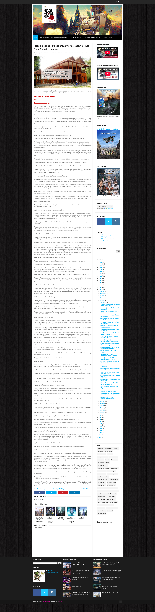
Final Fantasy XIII (73, 52)
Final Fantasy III (101, 471)
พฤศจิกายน (103, 293)
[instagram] (118, 2)
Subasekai (100, 505)
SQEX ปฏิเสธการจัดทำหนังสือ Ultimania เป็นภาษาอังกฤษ (107, 358)
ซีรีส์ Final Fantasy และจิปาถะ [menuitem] (93, 37)
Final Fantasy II (114, 468)
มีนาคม (102, 408)
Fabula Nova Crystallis (62, 52)
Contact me (40, 2)
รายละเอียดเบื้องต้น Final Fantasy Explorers (109, 387)
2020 (100, 276)
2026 (100, 263)
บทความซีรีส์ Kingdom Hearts (105, 237)
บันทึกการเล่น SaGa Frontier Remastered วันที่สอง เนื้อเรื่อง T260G (110, 586)
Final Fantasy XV (102, 493)
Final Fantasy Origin (112, 474)
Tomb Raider (110, 508)
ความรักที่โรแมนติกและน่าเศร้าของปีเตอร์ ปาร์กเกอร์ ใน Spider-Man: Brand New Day (81, 572)
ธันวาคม (102, 291)
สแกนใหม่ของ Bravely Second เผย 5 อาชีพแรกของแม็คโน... (110, 305)
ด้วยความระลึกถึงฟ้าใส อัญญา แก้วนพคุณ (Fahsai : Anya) (80, 563)
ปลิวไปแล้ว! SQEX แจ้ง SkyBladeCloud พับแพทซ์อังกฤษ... (109, 340)
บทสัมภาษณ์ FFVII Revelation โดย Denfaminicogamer (111, 578)
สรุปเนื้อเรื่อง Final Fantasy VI (110, 592)
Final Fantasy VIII (111, 482)
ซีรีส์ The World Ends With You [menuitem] (59, 37)
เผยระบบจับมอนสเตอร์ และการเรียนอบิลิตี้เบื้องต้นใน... (110, 376)
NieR (99, 502)
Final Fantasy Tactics (103, 476)
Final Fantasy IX (101, 474)
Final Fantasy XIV (102, 491)
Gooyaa (61, 601)
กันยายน (102, 298)
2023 (100, 269)
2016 (100, 285)
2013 (100, 415)
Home (34, 2)
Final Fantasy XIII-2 (82, 52)
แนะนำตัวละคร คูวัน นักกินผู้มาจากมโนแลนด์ (109, 312)
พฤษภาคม (102, 403)
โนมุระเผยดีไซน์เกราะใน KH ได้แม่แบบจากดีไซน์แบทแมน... (109, 319)
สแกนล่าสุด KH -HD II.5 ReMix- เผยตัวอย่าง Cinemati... (109, 326)
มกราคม (102, 412)
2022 (100, 272)
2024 (100, 267)
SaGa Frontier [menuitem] (43, 37)
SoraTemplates (46, 601)
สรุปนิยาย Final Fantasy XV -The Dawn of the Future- (111, 563)
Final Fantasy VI (101, 482)
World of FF (110, 510)
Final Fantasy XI (101, 485)
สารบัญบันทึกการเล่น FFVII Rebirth (107, 129)
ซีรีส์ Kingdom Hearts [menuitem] (76, 37)
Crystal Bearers (113, 457)
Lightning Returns (39, 54)
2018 (100, 280)
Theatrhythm (101, 508)
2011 (100, 419)
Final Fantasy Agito (102, 465)
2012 (100, 417)
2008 (100, 426)
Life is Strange (101, 499)
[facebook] (114, 2)
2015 (100, 287)
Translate (110, 209)
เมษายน (102, 406)
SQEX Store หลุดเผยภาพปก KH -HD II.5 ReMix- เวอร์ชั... (109, 333)
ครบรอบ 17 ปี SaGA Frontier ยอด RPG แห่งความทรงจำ (110, 362)
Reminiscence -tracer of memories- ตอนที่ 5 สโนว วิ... (108, 397)
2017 (100, 283)
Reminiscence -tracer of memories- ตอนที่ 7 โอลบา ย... (109, 354)
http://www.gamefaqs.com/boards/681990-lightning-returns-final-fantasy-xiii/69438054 (62, 489)
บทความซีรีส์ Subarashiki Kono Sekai (106, 239)
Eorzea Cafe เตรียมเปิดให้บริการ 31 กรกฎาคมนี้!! (109, 308)
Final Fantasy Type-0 (103, 479)
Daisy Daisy (100, 459)
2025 (100, 265)
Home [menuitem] (35, 37)
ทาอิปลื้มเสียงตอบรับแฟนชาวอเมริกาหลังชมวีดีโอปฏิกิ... (110, 380)
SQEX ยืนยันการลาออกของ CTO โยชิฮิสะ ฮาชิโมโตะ (109, 322)
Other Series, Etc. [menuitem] (108, 37)
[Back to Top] (120, 602)
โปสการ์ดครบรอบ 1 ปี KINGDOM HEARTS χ (108, 351)
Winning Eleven (101, 510)
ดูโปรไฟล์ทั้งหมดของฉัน (52, 572)
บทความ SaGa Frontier (103, 241)
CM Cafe (109, 454)
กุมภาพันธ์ (102, 410)
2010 (100, 422)
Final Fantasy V (114, 479)
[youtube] (121, 2)
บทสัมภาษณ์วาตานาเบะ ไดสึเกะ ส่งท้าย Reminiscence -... (109, 383)
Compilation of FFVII (103, 457)
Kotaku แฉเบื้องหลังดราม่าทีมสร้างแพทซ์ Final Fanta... (109, 337)
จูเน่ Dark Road (108, 448)
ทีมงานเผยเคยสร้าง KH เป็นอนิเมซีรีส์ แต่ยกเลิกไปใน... (110, 369)
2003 (100, 433)
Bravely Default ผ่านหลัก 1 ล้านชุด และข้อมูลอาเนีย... (109, 315)
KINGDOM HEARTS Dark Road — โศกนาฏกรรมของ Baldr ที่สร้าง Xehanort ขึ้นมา (81, 594)
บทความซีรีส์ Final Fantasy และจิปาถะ (107, 235)
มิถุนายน (102, 401)
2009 (100, 424)
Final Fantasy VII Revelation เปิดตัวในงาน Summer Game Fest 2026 (111, 571)
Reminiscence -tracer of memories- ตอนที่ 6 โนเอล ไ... (108, 390)
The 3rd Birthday (109, 505)
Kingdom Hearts (111, 496)
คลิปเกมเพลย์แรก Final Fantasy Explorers (108, 365)
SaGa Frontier (113, 502)
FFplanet (50, 570)
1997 (100, 435)
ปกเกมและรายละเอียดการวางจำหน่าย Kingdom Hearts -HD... (109, 347)
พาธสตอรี (116, 448)
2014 (100, 289)
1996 (100, 437)
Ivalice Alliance (101, 496)
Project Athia (105, 502)
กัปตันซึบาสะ (100, 448)
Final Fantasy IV (111, 471)
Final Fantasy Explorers (103, 468)
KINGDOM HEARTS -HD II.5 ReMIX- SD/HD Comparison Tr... (110, 394)
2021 (100, 274)
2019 (100, 278)
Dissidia (107, 459)
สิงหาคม (102, 300)
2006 (100, 430)
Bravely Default (108, 451)
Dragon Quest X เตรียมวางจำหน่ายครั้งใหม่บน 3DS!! (109, 372)
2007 (100, 428)
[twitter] (116, 2)
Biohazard (100, 451)
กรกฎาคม (102, 302)
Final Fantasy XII (111, 485)
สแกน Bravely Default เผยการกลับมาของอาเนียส (110, 329)
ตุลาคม (102, 296)
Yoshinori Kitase (102, 513)
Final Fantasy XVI (112, 493)
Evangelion (114, 459)
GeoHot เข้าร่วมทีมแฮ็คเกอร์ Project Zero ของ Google (109, 344)
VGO (116, 508)
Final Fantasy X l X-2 (113, 491)
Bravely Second (101, 454)
